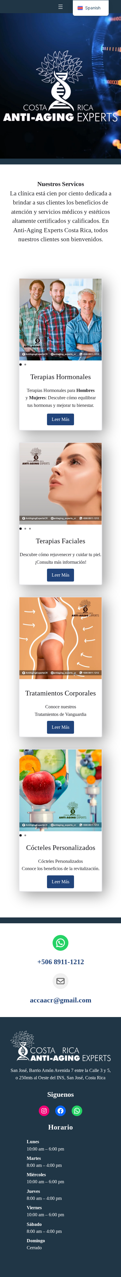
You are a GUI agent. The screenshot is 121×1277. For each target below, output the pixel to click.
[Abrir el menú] (60, 6)
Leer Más (60, 419)
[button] (20, 364)
